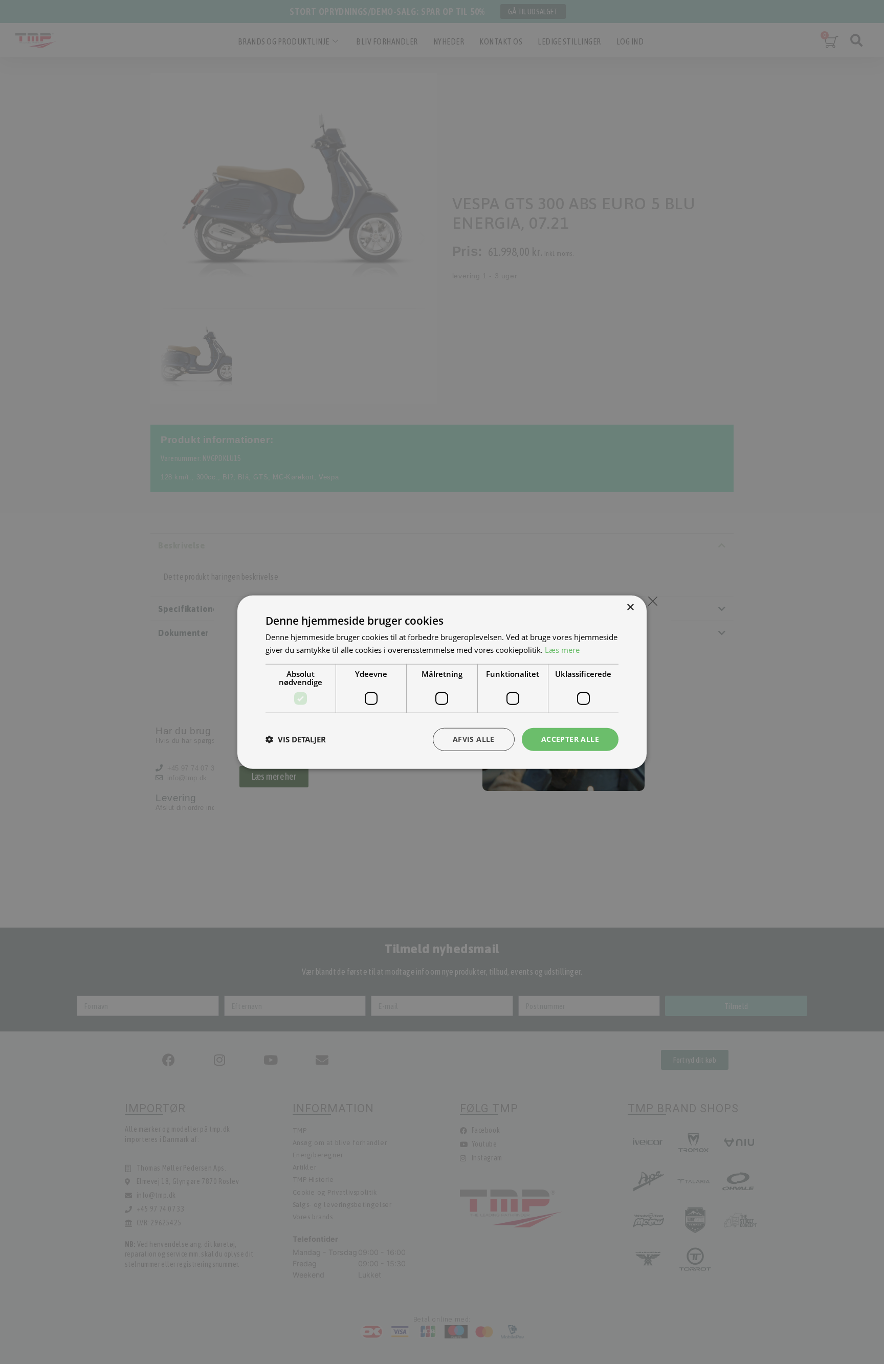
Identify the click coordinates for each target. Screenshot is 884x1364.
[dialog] (442, 682)
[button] (296, 739)
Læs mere (562, 650)
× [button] (630, 607)
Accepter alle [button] (570, 739)
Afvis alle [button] (474, 739)
